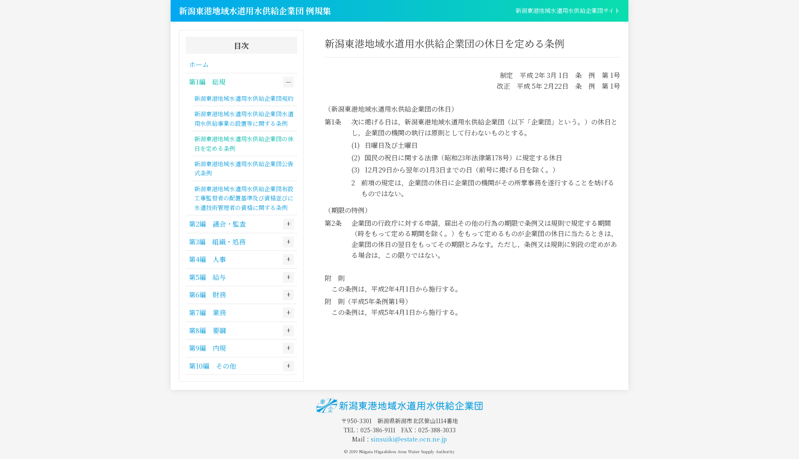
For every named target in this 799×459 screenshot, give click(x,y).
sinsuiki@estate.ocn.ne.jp (409, 439)
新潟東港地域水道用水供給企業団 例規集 (255, 11)
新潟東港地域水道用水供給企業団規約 (243, 98)
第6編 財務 (207, 294)
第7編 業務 (207, 312)
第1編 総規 (207, 82)
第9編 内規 (207, 348)
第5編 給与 (207, 277)
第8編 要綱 (207, 330)
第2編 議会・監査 (217, 224)
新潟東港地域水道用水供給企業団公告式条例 (243, 168)
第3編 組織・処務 (217, 242)
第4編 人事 (207, 259)
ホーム (199, 64)
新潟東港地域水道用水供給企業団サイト (568, 10)
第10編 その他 (212, 366)
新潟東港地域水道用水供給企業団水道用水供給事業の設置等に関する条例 (243, 118)
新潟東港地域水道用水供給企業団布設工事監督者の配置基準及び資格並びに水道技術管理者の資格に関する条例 (243, 198)
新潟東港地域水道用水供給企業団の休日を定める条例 (243, 143)
